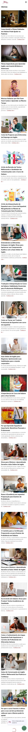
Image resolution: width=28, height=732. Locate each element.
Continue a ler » (21, 39)
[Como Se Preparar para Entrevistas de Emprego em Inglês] (14, 124)
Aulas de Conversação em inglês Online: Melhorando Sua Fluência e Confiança (13, 674)
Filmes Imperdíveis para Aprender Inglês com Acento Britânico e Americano (13, 66)
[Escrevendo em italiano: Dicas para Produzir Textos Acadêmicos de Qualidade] (14, 589)
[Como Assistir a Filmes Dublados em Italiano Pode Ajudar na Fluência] (14, 18)
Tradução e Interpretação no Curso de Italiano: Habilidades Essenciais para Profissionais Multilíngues (14, 286)
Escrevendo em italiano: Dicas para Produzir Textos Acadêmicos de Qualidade (13, 601)
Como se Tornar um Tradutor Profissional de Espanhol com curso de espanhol (13, 322)
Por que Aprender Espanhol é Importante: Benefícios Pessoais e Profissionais (13, 428)
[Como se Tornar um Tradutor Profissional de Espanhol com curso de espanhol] (14, 309)
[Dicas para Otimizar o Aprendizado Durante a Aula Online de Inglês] (14, 451)
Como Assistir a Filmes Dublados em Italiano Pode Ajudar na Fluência (12, 31)
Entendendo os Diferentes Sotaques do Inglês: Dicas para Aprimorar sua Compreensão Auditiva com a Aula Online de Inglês (12, 247)
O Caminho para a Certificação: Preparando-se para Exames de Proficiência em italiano (12, 533)
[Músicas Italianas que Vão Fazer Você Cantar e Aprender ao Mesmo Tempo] (14, 88)
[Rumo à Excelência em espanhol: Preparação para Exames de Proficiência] (14, 484)
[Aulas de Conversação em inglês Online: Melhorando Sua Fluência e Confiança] (14, 661)
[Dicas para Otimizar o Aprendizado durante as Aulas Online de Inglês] (14, 556)
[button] (26, 2)
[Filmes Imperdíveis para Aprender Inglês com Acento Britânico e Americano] (14, 53)
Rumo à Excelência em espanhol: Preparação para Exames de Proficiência (13, 497)
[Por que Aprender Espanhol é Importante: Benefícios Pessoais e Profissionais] (14, 415)
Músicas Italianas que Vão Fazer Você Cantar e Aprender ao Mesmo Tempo (13, 101)
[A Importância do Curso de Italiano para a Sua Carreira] (14, 383)
